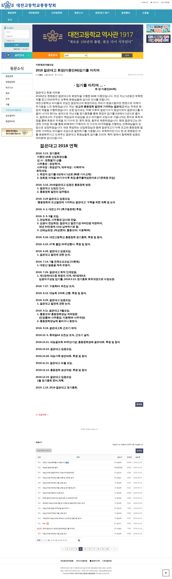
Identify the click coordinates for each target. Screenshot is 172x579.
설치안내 (19, 55)
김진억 (119, 473)
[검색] (79, 540)
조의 (7, 98)
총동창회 (12, 13)
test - (44, 523)
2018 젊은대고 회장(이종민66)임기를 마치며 (59, 529)
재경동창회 (33, 13)
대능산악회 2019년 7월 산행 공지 (55, 483)
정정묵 (119, 483)
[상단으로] (166, 573)
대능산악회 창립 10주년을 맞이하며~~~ (57, 508)
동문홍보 (125, 13)
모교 (10, 19)
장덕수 (119, 523)
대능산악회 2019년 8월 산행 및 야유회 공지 (58, 478)
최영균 (119, 498)
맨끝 (116, 549)
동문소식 (78, 13)
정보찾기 (25, 49)
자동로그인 (10, 41)
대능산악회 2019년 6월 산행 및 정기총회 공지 (59, 488)
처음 (63, 549)
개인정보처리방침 (66, 561)
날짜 (137, 457)
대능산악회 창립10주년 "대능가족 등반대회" (58, 473)
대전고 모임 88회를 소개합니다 (54, 462)
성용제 (119, 462)
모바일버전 (107, 561)
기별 (7, 104)
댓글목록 (42, 415)
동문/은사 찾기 (102, 13)
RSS (140, 451)
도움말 (145, 13)
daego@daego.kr (105, 571)
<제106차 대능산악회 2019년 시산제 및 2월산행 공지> (62, 518)
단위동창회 (56, 13)
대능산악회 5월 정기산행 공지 (53, 493)
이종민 (40, 75)
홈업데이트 (10, 121)
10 (107, 549)
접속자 (96, 561)
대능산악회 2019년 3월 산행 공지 (55, 513)
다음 (112, 549)
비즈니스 (9, 87)
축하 (7, 93)
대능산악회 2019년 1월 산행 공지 (55, 534)
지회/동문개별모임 (14, 110)
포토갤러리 (10, 115)
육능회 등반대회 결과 (50, 467)
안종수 (119, 478)
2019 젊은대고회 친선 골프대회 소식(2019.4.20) (60, 498)
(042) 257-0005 (70, 571)
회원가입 (155, 2)
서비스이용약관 (81, 561)
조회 (128, 457)
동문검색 (52, 55)
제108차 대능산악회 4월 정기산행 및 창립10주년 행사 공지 (64, 503)
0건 (51, 75)
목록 (140, 404)
